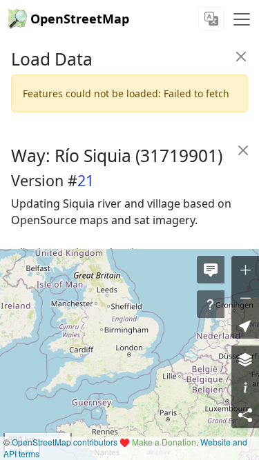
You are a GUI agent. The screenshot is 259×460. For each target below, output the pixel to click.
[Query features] (210, 304)
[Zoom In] (245, 269)
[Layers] (245, 359)
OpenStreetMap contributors (64, 442)
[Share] (245, 414)
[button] (245, 325)
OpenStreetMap (79, 18)
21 (85, 180)
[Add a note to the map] (210, 269)
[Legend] (245, 387)
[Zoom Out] (245, 297)
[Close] (240, 56)
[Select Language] (211, 19)
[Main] (241, 19)
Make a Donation (164, 442)
